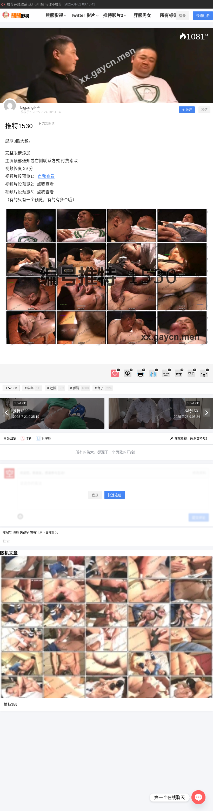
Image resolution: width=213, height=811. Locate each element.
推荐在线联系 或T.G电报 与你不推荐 (51, 4)
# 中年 (33, 388)
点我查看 (46, 176)
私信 (204, 110)
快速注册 (203, 16)
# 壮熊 (55, 388)
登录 (182, 16)
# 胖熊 (79, 388)
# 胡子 (103, 388)
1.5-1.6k (11, 388)
